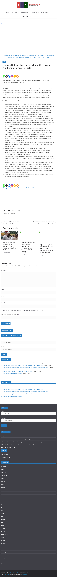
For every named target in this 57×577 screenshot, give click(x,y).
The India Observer (15, 70)
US (1, 560)
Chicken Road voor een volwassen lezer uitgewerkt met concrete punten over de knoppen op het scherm (24, 367)
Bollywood (3, 472)
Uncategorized (4, 558)
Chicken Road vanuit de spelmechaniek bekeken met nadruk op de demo (17, 371)
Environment (4, 502)
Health (2, 513)
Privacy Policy (4, 454)
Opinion (3, 543)
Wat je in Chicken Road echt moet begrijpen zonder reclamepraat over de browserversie (21, 363)
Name (3, 289)
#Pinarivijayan (21, 188)
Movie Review (4, 534)
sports (2, 549)
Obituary (3, 540)
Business (3, 481)
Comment (4, 270)
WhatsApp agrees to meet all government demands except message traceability (43, 223)
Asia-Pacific (3, 466)
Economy (3, 493)
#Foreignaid (6, 188)
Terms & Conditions (5, 457)
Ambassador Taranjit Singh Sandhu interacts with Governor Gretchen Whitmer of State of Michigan (28, 247)
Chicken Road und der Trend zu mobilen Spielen (12, 373)
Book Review (4, 475)
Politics (3, 546)
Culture (3, 487)
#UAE (32, 188)
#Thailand (28, 188)
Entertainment (4, 499)
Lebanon (3, 528)
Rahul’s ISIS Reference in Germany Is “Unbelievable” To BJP (12, 223)
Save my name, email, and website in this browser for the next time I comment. (23, 310)
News (2, 537)
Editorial (3, 496)
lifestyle (44, 12)
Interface (26, 16)
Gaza (2, 510)
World (14, 12)
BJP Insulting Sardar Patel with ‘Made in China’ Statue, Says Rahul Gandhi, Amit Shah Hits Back (46, 248)
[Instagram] (12, 75)
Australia (3, 469)
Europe (3, 504)
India (6, 12)
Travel (2, 555)
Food (2, 507)
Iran (2, 522)
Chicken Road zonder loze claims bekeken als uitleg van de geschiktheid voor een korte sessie (22, 365)
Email (3, 296)
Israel (2, 525)
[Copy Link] (14, 75)
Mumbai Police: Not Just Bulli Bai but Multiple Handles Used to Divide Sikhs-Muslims (9, 246)
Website (3, 303)
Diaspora (35, 12)
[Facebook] (9, 75)
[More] (17, 75)
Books (2, 478)
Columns (24, 12)
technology (3, 552)
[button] (9, 12)
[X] (6, 75)
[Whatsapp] (4, 75)
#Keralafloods (13, 188)
